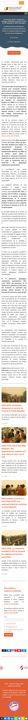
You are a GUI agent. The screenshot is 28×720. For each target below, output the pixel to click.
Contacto (5, 690)
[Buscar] (21, 3)
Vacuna (4, 64)
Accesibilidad (7, 697)
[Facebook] (9, 650)
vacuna (11, 73)
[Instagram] (14, 650)
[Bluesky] (24, 650)
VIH (20, 73)
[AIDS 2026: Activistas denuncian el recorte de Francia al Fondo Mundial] (14, 401)
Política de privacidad (10, 692)
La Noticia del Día (11, 623)
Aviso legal (22, 690)
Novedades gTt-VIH (11, 627)
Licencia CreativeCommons (17, 695)
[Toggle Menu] (26, 13)
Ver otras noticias (14, 53)
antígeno (23, 194)
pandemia (15, 95)
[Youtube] (19, 650)
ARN (5, 75)
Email (5, 617)
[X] (4, 650)
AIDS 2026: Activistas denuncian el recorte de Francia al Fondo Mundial (13, 408)
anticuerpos (22, 162)
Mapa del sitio (13, 690)
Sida (15, 64)
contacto (7, 604)
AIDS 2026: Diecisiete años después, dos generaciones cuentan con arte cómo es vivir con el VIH (14, 451)
